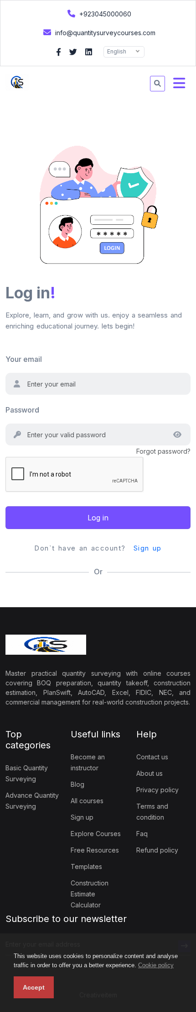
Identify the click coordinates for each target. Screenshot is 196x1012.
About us (149, 773)
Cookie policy (156, 965)
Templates (86, 866)
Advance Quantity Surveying (32, 800)
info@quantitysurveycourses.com (104, 33)
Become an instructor (88, 762)
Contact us (152, 757)
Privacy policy (157, 790)
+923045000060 (104, 14)
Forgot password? (163, 451)
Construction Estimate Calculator (89, 894)
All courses (87, 801)
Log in (98, 517)
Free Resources (95, 850)
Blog (77, 784)
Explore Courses (96, 833)
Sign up (148, 548)
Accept (34, 987)
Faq (142, 833)
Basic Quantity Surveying (26, 773)
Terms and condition (152, 811)
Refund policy (157, 850)
